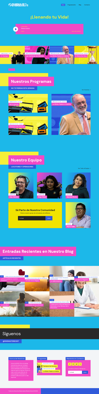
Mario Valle (71, 227)
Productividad (19, 276)
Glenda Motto (72, 197)
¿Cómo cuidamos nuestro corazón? (9, 279)
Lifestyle (39, 278)
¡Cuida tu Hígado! (81, 280)
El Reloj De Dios (81, 56)
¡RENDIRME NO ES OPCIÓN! (34, 305)
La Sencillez (4, 305)
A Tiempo (4, 56)
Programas (44, 278)
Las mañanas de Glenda (34, 56)
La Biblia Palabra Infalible (59, 56)
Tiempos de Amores (16, 127)
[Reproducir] (15, 29)
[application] (51, 31)
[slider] (79, 31)
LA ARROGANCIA (56, 281)
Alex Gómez (13, 197)
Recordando (13, 104)
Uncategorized (54, 279)
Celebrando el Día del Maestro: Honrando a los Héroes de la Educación (60, 306)
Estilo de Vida (12, 276)
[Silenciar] (76, 31)
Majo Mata (42, 197)
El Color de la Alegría (32, 281)
